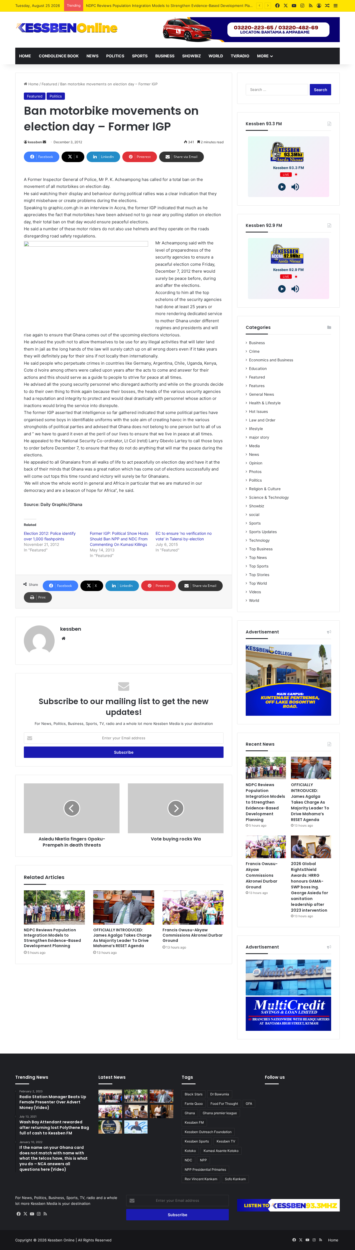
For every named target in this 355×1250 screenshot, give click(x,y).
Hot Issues (258, 411)
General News (261, 394)
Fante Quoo (194, 1103)
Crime (254, 351)
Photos (255, 471)
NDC (188, 1160)
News (92, 55)
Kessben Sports (197, 1141)
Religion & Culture (265, 489)
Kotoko (190, 1151)
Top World (258, 583)
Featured (49, 84)
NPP (203, 1160)
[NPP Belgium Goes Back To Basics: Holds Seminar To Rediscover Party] (110, 1096)
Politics (115, 55)
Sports (140, 55)
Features (257, 386)
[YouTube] (32, 1214)
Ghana (190, 1113)
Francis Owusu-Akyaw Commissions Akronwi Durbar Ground (193, 935)
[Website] (63, 638)
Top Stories (259, 574)
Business (164, 55)
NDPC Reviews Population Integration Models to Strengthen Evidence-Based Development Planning (52, 938)
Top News (258, 557)
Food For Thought (224, 1103)
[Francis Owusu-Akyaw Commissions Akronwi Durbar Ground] (193, 907)
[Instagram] (38, 1214)
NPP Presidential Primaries (205, 1169)
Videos (255, 592)
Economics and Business (271, 360)
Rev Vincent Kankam (201, 1179)
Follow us (275, 1077)
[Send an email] (44, 142)
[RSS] (45, 1214)
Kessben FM (194, 1122)
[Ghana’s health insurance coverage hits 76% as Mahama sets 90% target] (136, 1127)
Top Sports (258, 566)
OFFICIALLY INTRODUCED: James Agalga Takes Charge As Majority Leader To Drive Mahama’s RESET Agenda (122, 938)
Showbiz (191, 55)
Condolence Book (59, 55)
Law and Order (262, 420)
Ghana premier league (220, 1113)
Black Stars (193, 1094)
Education (258, 368)
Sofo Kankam (235, 1179)
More (263, 55)
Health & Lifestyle (265, 403)
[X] (25, 1214)
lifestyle (256, 428)
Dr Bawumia (219, 1094)
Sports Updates (263, 532)
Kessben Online (61, 1240)
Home (25, 55)
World (216, 55)
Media (254, 446)
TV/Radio (240, 55)
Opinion (255, 463)
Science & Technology (269, 497)
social (254, 514)
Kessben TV (226, 1141)
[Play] (281, 186)
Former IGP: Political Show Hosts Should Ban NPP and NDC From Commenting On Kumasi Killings (119, 539)
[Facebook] (18, 1214)
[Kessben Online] (66, 28)
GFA (249, 1103)
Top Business (261, 549)
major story (259, 437)
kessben (35, 142)
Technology (259, 540)
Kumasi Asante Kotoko (221, 1151)
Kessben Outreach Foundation (208, 1132)
